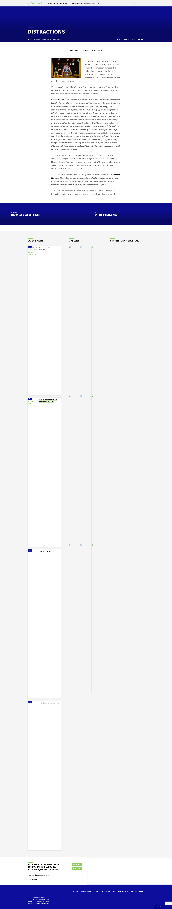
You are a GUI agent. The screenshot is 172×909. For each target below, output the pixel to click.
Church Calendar (77, 3)
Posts (118, 39)
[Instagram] (141, 3)
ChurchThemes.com (42, 903)
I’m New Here (58, 3)
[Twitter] (136, 3)
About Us (101, 3)
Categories (126, 39)
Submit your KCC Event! (121, 891)
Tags (133, 39)
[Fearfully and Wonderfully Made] (33, 775)
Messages (87, 3)
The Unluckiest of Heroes (25, 214)
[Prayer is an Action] (33, 624)
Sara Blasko (85, 51)
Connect (66, 3)
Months (140, 39)
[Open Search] (133, 3)
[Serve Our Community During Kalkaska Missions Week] (33, 472)
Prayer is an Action (45, 551)
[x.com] (32, 892)
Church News (36, 39)
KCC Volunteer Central (103, 891)
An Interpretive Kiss (106, 214)
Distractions (56, 39)
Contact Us (74, 891)
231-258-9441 (32, 879)
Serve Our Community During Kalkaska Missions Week (48, 400)
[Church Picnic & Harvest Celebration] (33, 320)
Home (29, 39)
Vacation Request (137, 891)
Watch (50, 3)
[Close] (170, 907)
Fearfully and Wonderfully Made (49, 703)
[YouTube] (143, 3)
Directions (77, 868)
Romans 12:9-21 (57, 100)
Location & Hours (86, 891)
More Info (76, 864)
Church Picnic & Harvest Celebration (46, 249)
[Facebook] (139, 3)
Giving (94, 3)
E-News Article (46, 39)
